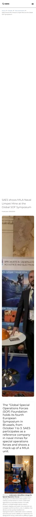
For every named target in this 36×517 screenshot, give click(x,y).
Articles (10, 10)
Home (4, 10)
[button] (32, 3)
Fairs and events (20, 10)
